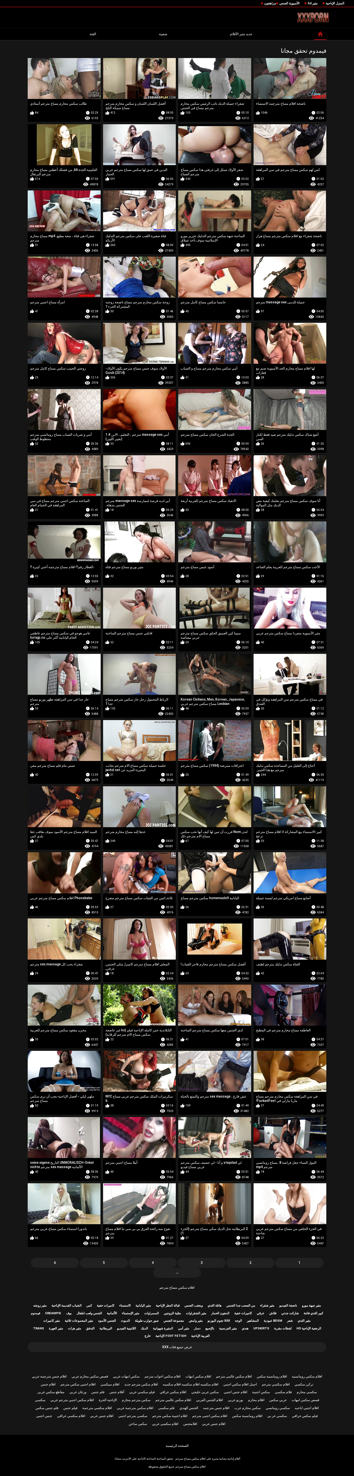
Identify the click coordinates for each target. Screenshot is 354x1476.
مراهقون (270, 3)
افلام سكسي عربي (165, 1424)
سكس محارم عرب (247, 1408)
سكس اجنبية (261, 1392)
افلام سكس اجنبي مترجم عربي (72, 1400)
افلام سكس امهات (198, 1376)
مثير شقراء (267, 1305)
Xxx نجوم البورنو (219, 1320)
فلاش (272, 1313)
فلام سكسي (283, 1392)
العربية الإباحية (200, 1336)
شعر (290, 1320)
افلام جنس (48, 1384)
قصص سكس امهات (305, 1400)
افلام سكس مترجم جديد (141, 1384)
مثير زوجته (40, 1305)
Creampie (53, 1313)
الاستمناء (125, 1305)
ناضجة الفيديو (288, 1305)
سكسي (40, 1400)
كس (89, 1305)
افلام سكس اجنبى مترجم (209, 1416)
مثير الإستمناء (130, 1313)
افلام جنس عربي (101, 1416)
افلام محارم (256, 1400)
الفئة (93, 34)
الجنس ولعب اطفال (89, 1313)
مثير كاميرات (51, 1320)
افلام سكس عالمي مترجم (234, 1376)
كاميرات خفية (105, 1305)
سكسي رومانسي (278, 1408)
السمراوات (151, 1313)
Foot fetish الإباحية (171, 1336)
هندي (245, 1328)
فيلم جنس (70, 1408)
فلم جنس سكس (47, 1408)
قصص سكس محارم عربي (90, 1376)
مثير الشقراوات (196, 1313)
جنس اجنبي (44, 1416)
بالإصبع (209, 1328)
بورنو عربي (235, 1400)
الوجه (238, 1320)
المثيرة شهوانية (163, 1328)
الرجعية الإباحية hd (308, 1328)
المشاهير (253, 1320)
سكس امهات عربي (126, 1376)
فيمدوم (35, 1313)
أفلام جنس (116, 1392)
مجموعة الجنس (174, 1320)
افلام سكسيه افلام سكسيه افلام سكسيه (190, 1384)
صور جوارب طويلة (147, 1320)
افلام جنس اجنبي (235, 1392)
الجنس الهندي (188, 1408)
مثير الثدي (304, 1320)
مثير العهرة (56, 1328)
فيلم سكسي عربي (142, 1392)
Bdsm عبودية (273, 1320)
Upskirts (261, 1328)
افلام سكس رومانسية (307, 1376)
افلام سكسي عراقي (71, 1416)
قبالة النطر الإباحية (168, 1305)
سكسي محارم (307, 1392)
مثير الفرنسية (228, 1328)
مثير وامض (196, 1320)
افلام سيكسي (109, 1384)
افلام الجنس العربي (209, 1400)
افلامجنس (190, 1424)
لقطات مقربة (283, 1328)
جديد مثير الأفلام (241, 34)
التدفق (90, 1328)
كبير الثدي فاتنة (313, 1313)
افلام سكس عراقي (173, 1392)
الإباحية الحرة (108, 1400)
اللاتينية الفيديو (126, 1328)
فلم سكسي (166, 1408)
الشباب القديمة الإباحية (67, 1305)
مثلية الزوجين (172, 1313)
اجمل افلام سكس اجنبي (240, 1384)
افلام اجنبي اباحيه (307, 1408)
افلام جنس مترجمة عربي (49, 1376)
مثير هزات (74, 1328)
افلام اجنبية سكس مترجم (169, 1416)
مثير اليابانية (143, 1305)
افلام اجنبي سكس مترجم (78, 1384)
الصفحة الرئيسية (177, 1446)
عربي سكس (278, 1400)
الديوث (125, 1320)
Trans (38, 1328)
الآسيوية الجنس (289, 3)
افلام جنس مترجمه (216, 1408)
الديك (144, 1328)
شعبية (163, 34)
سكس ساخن (138, 1424)
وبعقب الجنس (193, 1305)
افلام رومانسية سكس (272, 1376)
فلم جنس (98, 1392)
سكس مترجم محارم (136, 1400)
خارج (147, 1336)
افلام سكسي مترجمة (97, 1408)
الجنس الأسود (107, 1320)
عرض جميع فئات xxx (177, 1347)
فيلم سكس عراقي (305, 1416)
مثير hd (313, 3)
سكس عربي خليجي (205, 1392)
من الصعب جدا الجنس (240, 1305)
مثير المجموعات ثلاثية (79, 1320)
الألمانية (112, 1313)
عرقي (260, 1313)
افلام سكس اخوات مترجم (162, 1376)
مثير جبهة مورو (311, 1305)
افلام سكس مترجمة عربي (135, 1408)
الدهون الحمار (220, 1313)
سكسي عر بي (277, 1416)
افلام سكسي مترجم (276, 1384)
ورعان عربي (77, 1392)
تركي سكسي (304, 1384)
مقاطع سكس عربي (51, 1392)
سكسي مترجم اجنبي (132, 1416)
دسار (197, 1328)
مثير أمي (183, 1328)
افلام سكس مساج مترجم (177, 1287)
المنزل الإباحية (335, 3)
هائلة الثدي (215, 1305)
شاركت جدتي (290, 1313)
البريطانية (105, 1328)
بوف (69, 1313)
